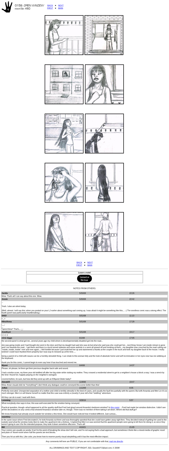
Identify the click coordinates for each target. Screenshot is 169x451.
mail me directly (116, 441)
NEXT (61, 5)
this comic (115, 407)
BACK (50, 5)
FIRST (50, 8)
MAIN (60, 8)
